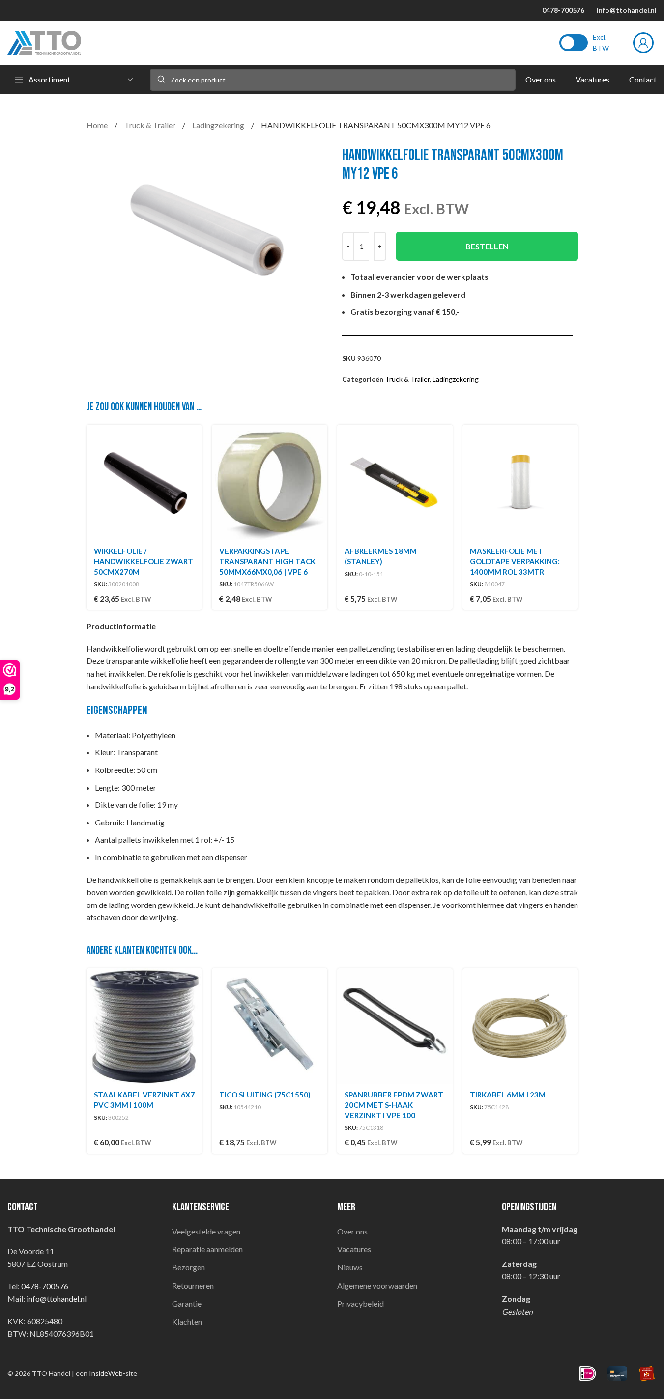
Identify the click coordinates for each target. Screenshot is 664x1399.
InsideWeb (106, 1373)
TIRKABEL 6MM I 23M (508, 1094)
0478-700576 (563, 10)
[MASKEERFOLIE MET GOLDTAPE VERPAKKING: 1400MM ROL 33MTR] (520, 482)
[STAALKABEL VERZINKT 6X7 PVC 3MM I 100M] (144, 1026)
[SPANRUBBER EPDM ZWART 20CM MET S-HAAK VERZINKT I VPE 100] (395, 1026)
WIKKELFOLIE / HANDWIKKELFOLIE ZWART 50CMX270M (143, 561)
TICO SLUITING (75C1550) (265, 1094)
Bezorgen (188, 1267)
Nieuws (350, 1267)
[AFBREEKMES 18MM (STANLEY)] (395, 482)
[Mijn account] (643, 43)
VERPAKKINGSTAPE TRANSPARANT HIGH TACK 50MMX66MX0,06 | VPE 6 (267, 561)
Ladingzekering (219, 125)
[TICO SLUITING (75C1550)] (269, 1026)
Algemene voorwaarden (377, 1285)
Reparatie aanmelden (207, 1249)
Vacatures (354, 1249)
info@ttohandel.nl (627, 10)
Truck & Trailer (150, 125)
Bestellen (487, 246)
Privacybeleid (360, 1303)
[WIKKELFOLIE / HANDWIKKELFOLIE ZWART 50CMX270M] (144, 482)
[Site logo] (44, 41)
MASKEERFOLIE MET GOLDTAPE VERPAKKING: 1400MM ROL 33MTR (515, 561)
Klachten (187, 1321)
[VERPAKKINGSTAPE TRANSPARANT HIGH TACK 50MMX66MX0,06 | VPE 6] (269, 482)
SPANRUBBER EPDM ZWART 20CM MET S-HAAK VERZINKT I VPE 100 (394, 1105)
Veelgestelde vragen (206, 1231)
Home (98, 125)
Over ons (352, 1231)
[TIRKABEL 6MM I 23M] (520, 1026)
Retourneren (193, 1285)
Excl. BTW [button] (601, 42)
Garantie (187, 1303)
